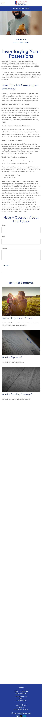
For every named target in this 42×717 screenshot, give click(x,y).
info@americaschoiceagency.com (21, 713)
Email (3, 236)
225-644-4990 (23, 691)
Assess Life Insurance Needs (17, 318)
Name (3, 225)
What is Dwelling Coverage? (17, 394)
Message (4, 248)
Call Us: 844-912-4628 (21, 8)
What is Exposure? (12, 357)
